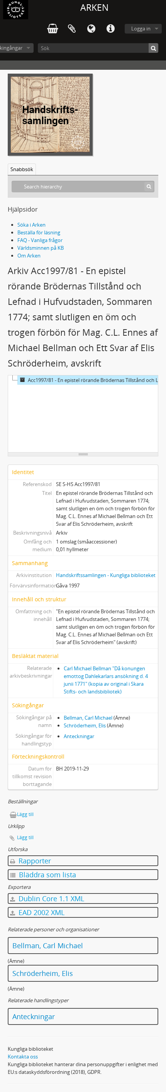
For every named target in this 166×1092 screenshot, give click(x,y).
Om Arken (29, 255)
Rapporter (34, 860)
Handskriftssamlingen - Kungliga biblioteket (106, 575)
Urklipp (71, 29)
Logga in (141, 28)
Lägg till (25, 814)
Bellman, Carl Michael (88, 717)
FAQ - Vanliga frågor (40, 240)
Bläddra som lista (46, 874)
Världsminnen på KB (40, 247)
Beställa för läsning (38, 232)
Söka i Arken (31, 224)
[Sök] (153, 48)
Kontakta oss (23, 1056)
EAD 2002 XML (40, 912)
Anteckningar (79, 736)
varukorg (52, 29)
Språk (91, 29)
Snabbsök (21, 169)
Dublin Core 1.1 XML (50, 898)
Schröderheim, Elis (85, 725)
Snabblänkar (110, 29)
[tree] (83, 414)
